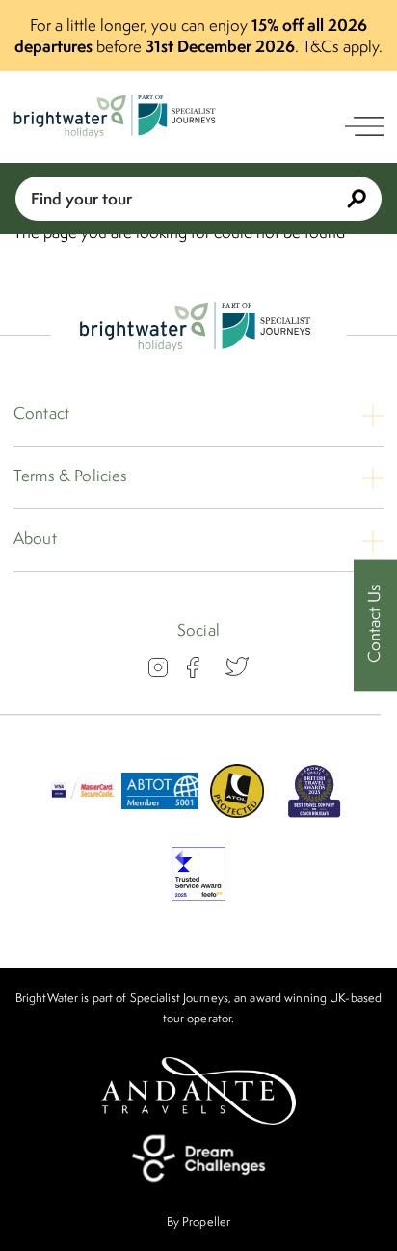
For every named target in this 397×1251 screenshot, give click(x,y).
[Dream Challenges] (198, 1158)
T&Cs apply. (343, 46)
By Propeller (198, 1221)
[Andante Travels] (198, 1091)
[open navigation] (364, 126)
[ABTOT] (159, 812)
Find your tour (81, 198)
